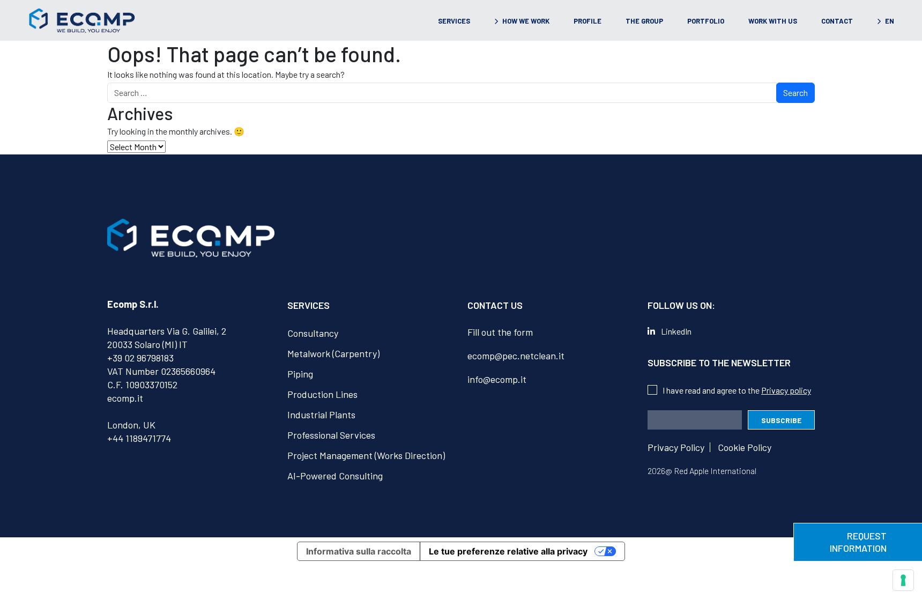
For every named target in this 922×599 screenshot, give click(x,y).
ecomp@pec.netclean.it (515, 355)
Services (454, 21)
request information (858, 542)
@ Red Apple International (710, 470)
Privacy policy (786, 390)
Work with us (772, 21)
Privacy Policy (676, 447)
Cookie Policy (744, 447)
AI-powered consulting (335, 476)
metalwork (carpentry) (333, 353)
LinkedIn (676, 331)
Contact (837, 21)
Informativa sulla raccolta (358, 551)
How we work (525, 21)
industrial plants (321, 414)
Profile (587, 21)
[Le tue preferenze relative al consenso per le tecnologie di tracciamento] (903, 580)
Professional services (331, 435)
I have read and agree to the (737, 390)
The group (644, 21)
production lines (322, 394)
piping (300, 374)
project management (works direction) (366, 455)
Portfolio (705, 21)
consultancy (312, 333)
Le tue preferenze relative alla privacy (508, 551)
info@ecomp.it (496, 379)
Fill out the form (500, 332)
